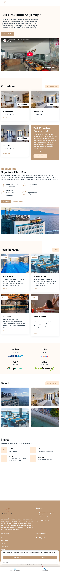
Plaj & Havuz (8, 276)
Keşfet (56, 249)
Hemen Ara (5, 201)
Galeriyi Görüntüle (52, 383)
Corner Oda (8, 111)
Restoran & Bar (40, 276)
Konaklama (4, 541)
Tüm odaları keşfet (52, 86)
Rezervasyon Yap (18, 201)
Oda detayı (6, 118)
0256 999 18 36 (8, 33)
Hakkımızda (4, 546)
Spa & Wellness (40, 316)
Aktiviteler (7, 316)
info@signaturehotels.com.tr (45, 451)
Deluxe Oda (38, 111)
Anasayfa (4, 538)
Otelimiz (3, 543)
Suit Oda (6, 145)
